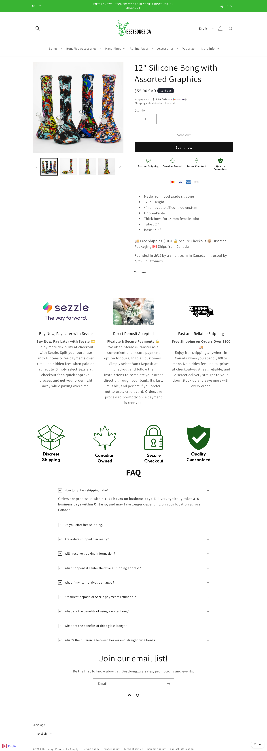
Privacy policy (112, 749)
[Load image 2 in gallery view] (68, 166)
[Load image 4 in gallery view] (106, 166)
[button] (38, 28)
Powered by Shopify (66, 749)
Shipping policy (156, 749)
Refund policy (91, 749)
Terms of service (133, 749)
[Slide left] (36, 166)
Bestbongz (48, 749)
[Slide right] (120, 166)
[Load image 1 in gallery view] (49, 166)
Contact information (182, 749)
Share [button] (142, 272)
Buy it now (184, 147)
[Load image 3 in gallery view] (87, 166)
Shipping (140, 103)
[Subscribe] (169, 683)
